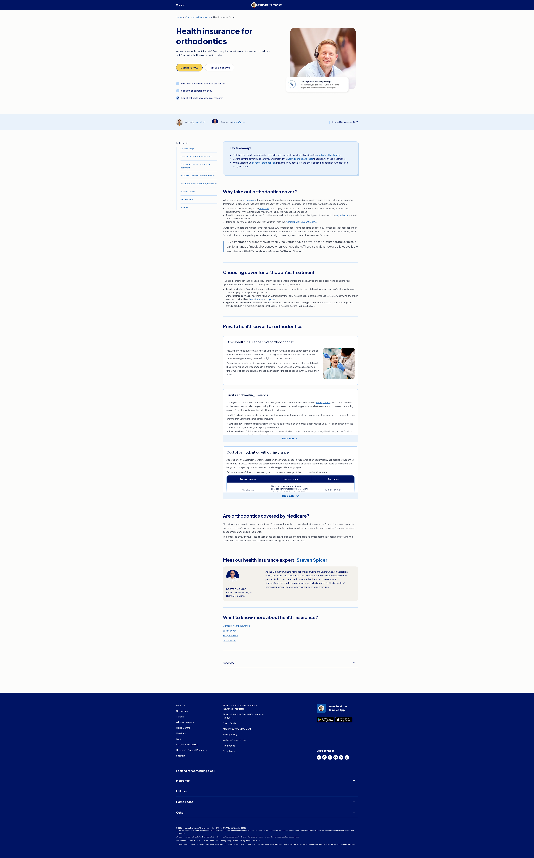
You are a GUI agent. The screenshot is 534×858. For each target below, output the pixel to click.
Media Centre (183, 727)
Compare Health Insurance (197, 17)
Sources (184, 207)
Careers (180, 716)
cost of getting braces (329, 155)
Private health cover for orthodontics (198, 175)
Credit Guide (229, 723)
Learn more (294, 837)
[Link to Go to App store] (343, 719)
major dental (341, 215)
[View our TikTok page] (347, 757)
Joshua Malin (200, 122)
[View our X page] (341, 757)
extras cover (249, 199)
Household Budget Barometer (192, 750)
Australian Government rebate (301, 221)
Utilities (181, 791)
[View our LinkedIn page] (330, 757)
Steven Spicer (238, 122)
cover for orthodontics (263, 162)
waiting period (323, 402)
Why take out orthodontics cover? (196, 156)
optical (271, 299)
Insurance (183, 780)
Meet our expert (188, 191)
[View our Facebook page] (319, 757)
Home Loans (184, 801)
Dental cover (229, 640)
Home (179, 17)
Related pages (187, 199)
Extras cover (229, 630)
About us (180, 705)
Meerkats (181, 733)
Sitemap (180, 755)
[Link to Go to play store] (325, 719)
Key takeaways (187, 148)
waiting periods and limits (300, 158)
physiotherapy (255, 299)
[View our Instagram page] (324, 757)
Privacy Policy (230, 734)
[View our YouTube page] (335, 757)
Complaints (229, 751)
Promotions (229, 745)
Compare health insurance (236, 625)
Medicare (264, 208)
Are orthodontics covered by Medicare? (199, 183)
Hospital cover (230, 635)
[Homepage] (267, 5)
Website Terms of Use (234, 740)
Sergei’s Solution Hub (187, 744)
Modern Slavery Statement (237, 728)
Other (180, 812)
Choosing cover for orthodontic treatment (195, 166)
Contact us (182, 711)
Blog (178, 738)
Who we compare (185, 722)
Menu (179, 4)
